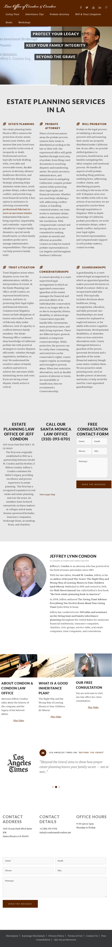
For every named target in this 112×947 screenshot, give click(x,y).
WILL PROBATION (94, 124)
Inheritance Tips (34, 14)
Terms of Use (75, 935)
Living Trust (12, 14)
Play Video (18, 720)
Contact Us (92, 935)
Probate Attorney (59, 14)
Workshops (24, 22)
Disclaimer (12, 935)
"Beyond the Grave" (83, 752)
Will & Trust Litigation (88, 14)
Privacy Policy (56, 935)
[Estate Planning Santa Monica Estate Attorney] (54, 7)
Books (9, 22)
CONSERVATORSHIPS (54, 271)
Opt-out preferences (65, 939)
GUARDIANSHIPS (94, 267)
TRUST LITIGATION (21, 267)
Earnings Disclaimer (33, 935)
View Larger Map (47, 494)
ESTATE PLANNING (21, 124)
